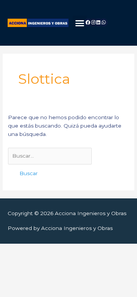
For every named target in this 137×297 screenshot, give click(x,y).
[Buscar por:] (50, 156)
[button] (80, 23)
